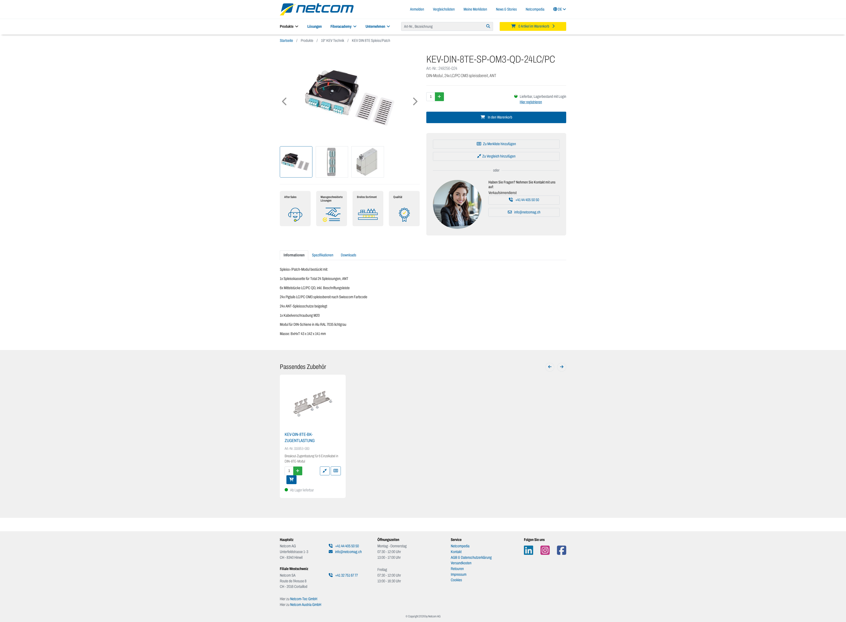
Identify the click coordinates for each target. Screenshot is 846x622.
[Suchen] (488, 26)
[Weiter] (561, 367)
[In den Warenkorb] (291, 479)
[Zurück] (549, 367)
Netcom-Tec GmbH (303, 599)
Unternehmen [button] (375, 26)
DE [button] (560, 9)
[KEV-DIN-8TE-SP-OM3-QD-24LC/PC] (350, 98)
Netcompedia (535, 9)
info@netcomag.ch (527, 212)
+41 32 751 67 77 (346, 575)
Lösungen (314, 26)
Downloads (348, 255)
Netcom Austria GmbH (305, 604)
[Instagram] (545, 550)
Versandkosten (461, 563)
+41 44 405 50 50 (527, 200)
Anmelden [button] (417, 9)
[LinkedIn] (528, 550)
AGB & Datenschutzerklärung (471, 557)
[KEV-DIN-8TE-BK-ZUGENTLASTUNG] (312, 403)
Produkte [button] (287, 26)
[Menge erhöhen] (439, 96)
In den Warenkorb (499, 117)
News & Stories (506, 9)
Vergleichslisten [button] (444, 9)
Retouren (457, 568)
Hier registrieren (531, 102)
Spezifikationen (322, 255)
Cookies (456, 580)
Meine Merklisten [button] (475, 9)
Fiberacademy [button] (341, 26)
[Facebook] (561, 550)
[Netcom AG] (317, 9)
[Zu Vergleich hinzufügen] (325, 470)
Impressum (458, 574)
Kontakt (456, 552)
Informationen (294, 255)
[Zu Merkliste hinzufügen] (336, 470)
